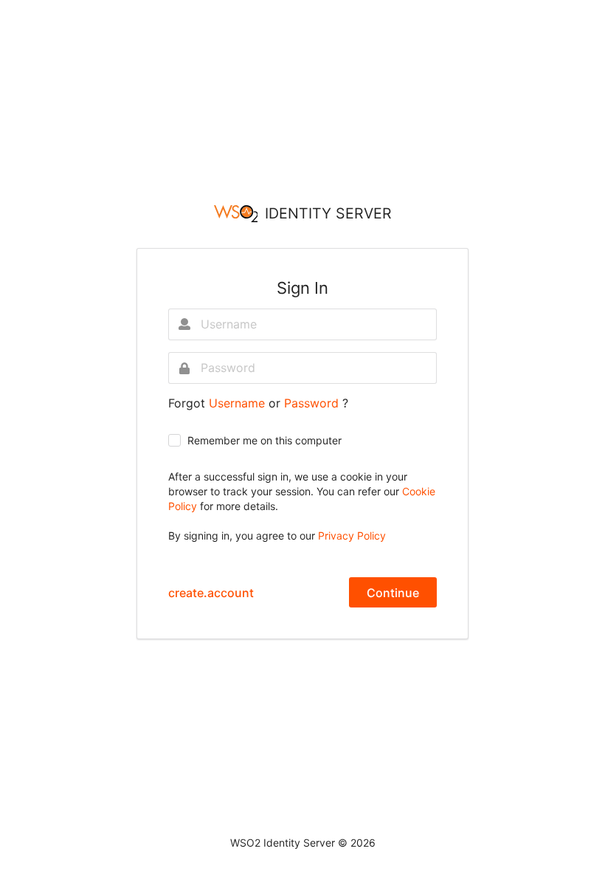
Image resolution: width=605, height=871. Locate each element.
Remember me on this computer (264, 440)
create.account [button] (211, 592)
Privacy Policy (352, 535)
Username (239, 403)
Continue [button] (393, 592)
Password (313, 403)
